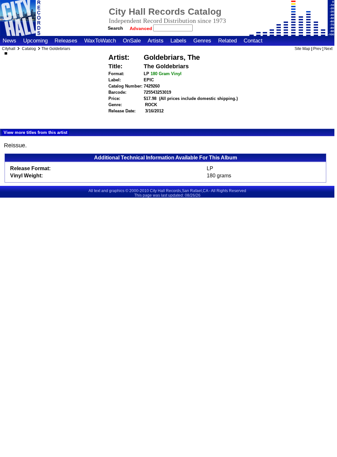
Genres (202, 41)
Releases (66, 41)
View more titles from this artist (35, 132)
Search (115, 28)
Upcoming (35, 41)
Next (328, 48)
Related (227, 41)
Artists (156, 41)
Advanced (141, 28)
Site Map (302, 48)
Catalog (29, 48)
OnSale (132, 41)
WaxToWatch (100, 41)
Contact (253, 41)
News (9, 41)
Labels (178, 41)
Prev (317, 48)
